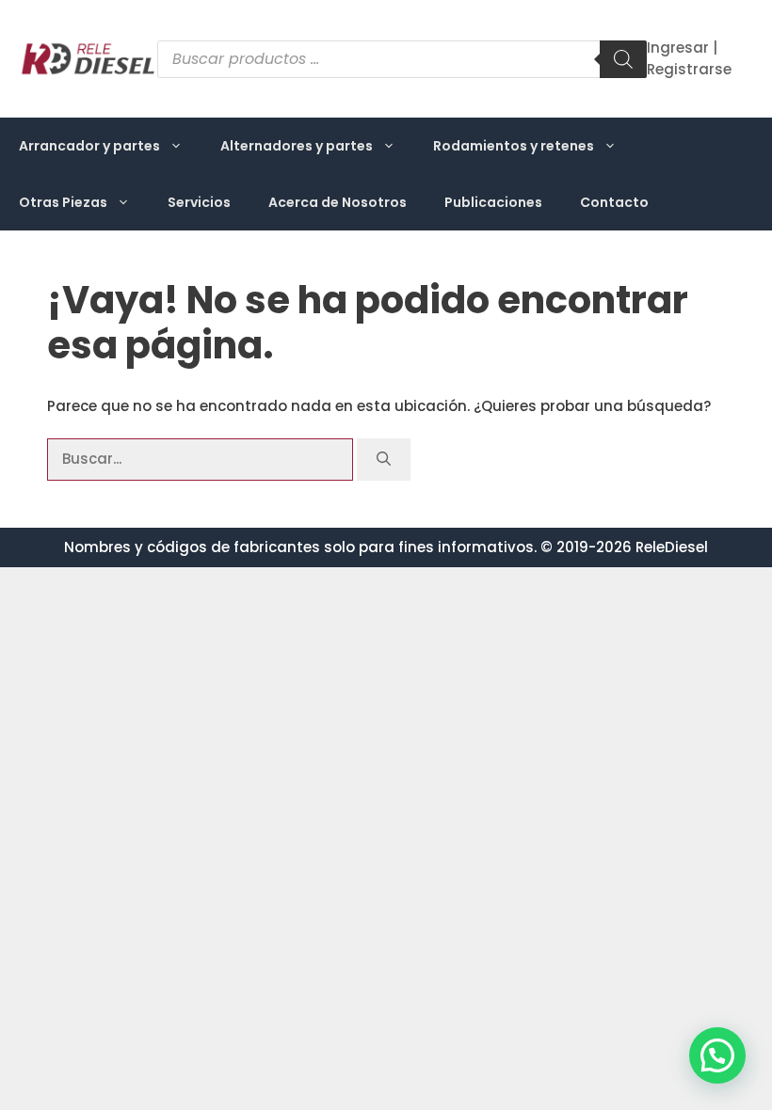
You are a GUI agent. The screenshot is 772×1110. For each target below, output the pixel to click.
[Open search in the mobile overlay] (402, 59)
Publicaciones (493, 202)
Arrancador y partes (89, 145)
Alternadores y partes (296, 145)
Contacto (614, 202)
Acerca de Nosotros (337, 202)
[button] (717, 1055)
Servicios (199, 202)
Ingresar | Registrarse (689, 58)
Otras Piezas (63, 202)
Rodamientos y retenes (513, 145)
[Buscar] (383, 459)
